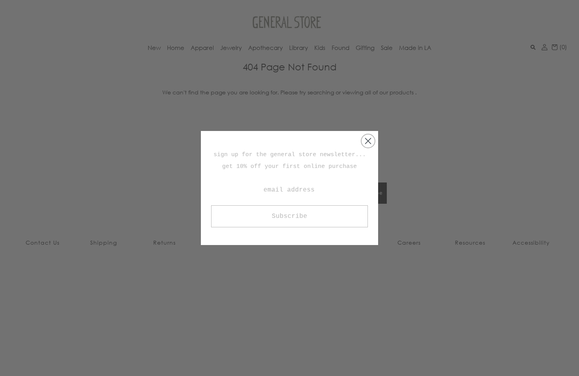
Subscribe (289, 216)
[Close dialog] (368, 141)
